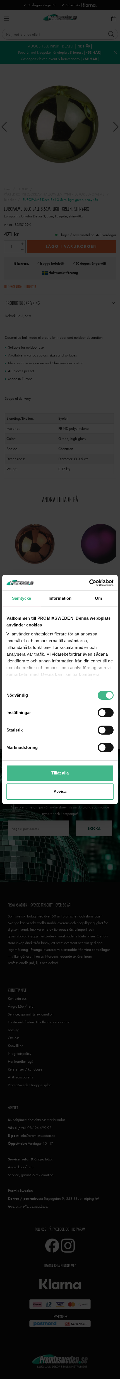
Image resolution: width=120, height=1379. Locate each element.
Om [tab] (98, 598)
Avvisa (60, 791)
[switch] (106, 712)
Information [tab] (60, 598)
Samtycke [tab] (21, 598)
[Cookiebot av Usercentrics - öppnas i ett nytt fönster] (89, 583)
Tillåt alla (60, 773)
